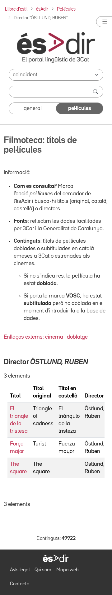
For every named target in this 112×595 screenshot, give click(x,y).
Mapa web (67, 570)
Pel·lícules (66, 9)
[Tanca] (104, 21)
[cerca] (96, 91)
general (33, 108)
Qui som (43, 570)
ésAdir (42, 9)
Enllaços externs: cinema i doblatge (46, 337)
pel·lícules (79, 108)
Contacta (20, 584)
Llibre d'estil (16, 9)
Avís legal (20, 570)
